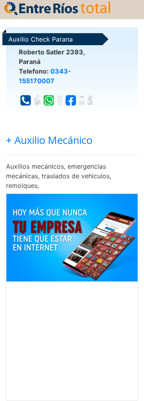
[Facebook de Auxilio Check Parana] (71, 100)
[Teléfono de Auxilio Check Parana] (25, 100)
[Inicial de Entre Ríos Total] (57, 8)
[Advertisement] (72, 341)
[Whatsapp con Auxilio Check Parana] (49, 100)
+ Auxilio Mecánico (49, 140)
